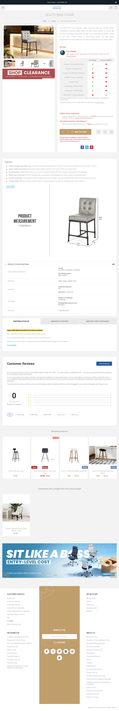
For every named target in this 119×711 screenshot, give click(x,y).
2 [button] (51, 575)
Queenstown (91, 666)
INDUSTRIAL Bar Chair (16, 471)
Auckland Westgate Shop (95, 643)
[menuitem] (20, 598)
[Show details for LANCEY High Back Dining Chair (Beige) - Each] (16, 512)
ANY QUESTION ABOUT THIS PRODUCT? (73, 121)
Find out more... (100, 102)
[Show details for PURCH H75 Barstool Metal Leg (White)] (74, 455)
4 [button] (59, 575)
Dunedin (89, 663)
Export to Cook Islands (94, 691)
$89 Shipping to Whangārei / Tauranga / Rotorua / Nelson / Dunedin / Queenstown (57, 2)
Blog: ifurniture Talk (14, 624)
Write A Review (104, 364)
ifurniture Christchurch (94, 650)
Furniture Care (12, 663)
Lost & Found (12, 653)
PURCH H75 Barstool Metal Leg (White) (74, 471)
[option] (9, 64)
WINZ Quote (11, 650)
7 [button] (71, 575)
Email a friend (111, 132)
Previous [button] (6, 64)
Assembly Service (13, 605)
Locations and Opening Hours (18, 637)
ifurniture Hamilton (93, 647)
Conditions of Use (13, 660)
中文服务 (10, 621)
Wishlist (89, 611)
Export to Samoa (92, 694)
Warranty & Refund (59, 321)
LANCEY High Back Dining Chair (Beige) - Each (16, 530)
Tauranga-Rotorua (93, 656)
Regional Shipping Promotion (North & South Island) (17, 667)
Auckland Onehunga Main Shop (97, 640)
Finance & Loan (12, 647)
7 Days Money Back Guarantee (18, 611)
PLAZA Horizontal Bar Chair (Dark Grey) (45, 472)
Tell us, (89, 124)
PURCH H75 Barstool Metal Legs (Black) (103, 472)
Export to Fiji (90, 687)
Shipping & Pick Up (21, 321)
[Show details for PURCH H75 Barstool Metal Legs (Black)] (103, 455)
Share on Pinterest (91, 147)
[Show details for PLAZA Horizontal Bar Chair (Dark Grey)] (45, 455)
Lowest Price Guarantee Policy (84, 118)
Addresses (90, 605)
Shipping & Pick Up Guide (16, 640)
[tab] (21, 321)
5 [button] (63, 575)
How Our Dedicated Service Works (19, 643)
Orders (88, 601)
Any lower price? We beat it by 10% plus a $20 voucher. (88, 55)
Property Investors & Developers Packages (98, 683)
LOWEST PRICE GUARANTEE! (69, 113)
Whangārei (90, 653)
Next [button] (52, 64)
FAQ (8, 618)
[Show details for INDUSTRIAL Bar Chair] (16, 455)
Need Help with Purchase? (97, 321)
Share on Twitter (87, 147)
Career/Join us (91, 672)
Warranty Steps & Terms (16, 614)
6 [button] (67, 575)
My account (90, 598)
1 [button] (47, 575)
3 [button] (55, 575)
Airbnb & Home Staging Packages (98, 679)
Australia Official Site (93, 669)
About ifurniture (92, 637)
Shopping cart (91, 608)
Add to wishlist (98, 132)
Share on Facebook (82, 147)
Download (69, 292)
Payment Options (13, 656)
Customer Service (13, 601)
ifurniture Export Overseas (95, 676)
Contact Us (11, 598)
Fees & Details (11, 345)
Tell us (94, 116)
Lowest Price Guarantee (15, 608)
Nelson (89, 660)
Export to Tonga (92, 697)
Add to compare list (105, 132)
